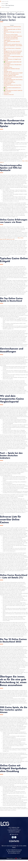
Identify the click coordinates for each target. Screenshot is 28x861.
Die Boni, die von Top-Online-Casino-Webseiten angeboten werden (11, 74)
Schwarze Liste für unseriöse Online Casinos (13, 44)
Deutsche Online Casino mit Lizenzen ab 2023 (13, 77)
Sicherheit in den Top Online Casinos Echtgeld (13, 72)
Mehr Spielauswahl (7, 78)
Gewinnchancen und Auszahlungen (11, 37)
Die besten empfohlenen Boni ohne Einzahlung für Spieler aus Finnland (13, 80)
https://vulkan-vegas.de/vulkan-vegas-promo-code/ (11, 238)
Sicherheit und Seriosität (9, 94)
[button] (14, 860)
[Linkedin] (13, 837)
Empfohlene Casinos (8, 67)
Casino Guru (6, 93)
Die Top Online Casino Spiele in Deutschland (13, 36)
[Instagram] (15, 837)
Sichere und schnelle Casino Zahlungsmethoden (9, 83)
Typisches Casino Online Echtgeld (10, 34)
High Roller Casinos (8, 71)
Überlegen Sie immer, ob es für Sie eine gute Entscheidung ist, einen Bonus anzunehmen (13, 51)
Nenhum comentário (5, 7)
